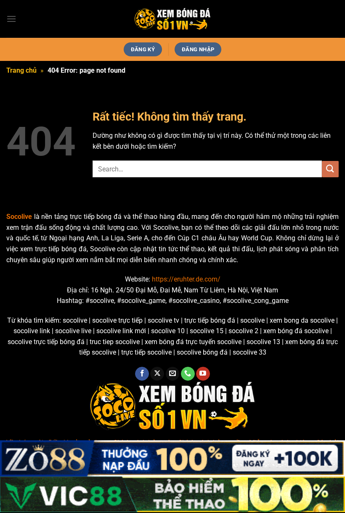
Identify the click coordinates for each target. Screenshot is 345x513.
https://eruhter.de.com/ (186, 279)
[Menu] (11, 18)
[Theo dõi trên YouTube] (203, 374)
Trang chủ (21, 70)
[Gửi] (330, 169)
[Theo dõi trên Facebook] (142, 374)
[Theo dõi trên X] (157, 374)
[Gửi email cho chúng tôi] (173, 374)
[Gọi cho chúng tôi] (188, 374)
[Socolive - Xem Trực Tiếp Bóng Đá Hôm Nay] (172, 19)
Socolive (19, 217)
